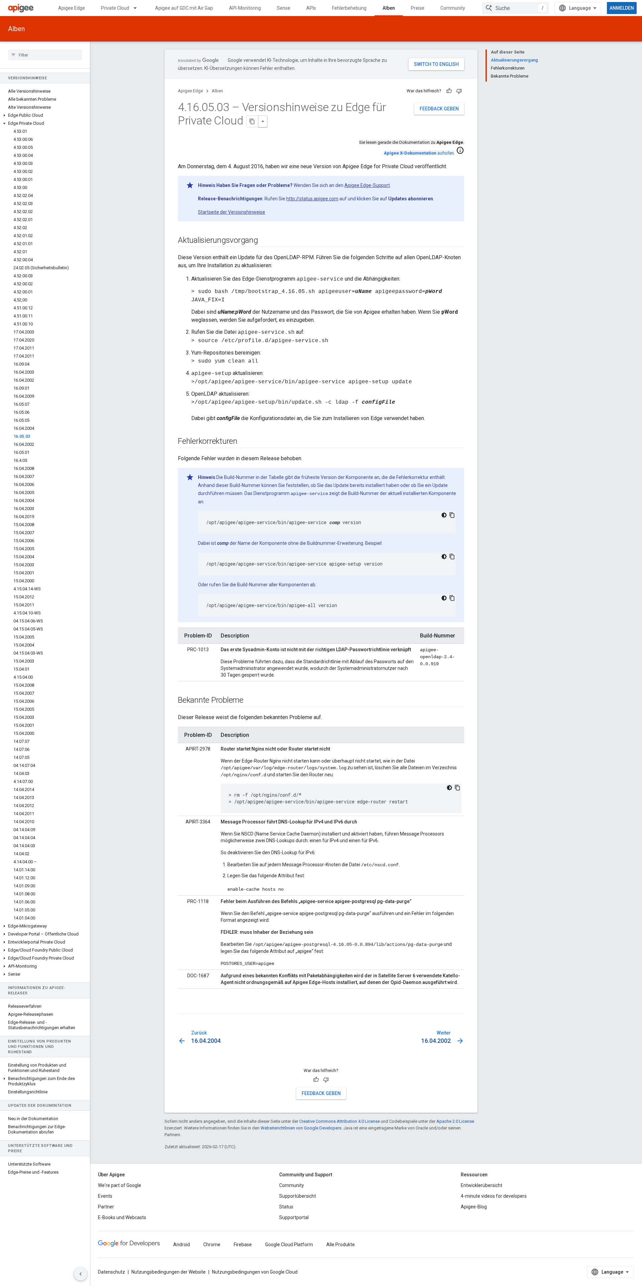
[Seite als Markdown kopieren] (252, 121)
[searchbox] (45, 55)
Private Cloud (115, 8)
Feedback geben (439, 108)
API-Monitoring (245, 8)
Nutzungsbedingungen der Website (168, 1272)
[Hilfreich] (449, 91)
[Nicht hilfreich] (459, 91)
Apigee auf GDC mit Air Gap (184, 8)
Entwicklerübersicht (481, 1185)
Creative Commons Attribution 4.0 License (339, 1121)
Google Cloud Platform (289, 1244)
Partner (106, 1206)
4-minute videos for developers (494, 1196)
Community (452, 8)
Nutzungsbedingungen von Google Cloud (255, 1272)
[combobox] (515, 8)
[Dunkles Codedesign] (444, 515)
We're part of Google (119, 1185)
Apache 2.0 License (455, 1121)
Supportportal (294, 1217)
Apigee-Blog (474, 1206)
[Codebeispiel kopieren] (452, 515)
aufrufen (419, 153)
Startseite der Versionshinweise (231, 212)
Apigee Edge (71, 8)
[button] (45, 115)
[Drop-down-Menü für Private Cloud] (138, 8)
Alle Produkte (340, 1244)
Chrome (211, 1244)
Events (105, 1196)
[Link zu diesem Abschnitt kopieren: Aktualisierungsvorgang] (265, 241)
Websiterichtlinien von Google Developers (300, 1127)
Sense (283, 8)
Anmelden (622, 8)
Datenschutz (111, 1272)
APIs (311, 8)
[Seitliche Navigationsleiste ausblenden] (80, 1274)
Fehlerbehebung (349, 8)
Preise (417, 8)
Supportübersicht (297, 1196)
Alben (389, 8)
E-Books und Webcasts (122, 1217)
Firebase (243, 1244)
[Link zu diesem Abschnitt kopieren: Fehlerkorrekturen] (244, 442)
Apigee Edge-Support (367, 185)
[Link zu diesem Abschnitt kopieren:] (184, 1008)
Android (181, 1244)
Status (286, 1206)
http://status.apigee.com (312, 198)
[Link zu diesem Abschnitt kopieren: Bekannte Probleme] (250, 701)
